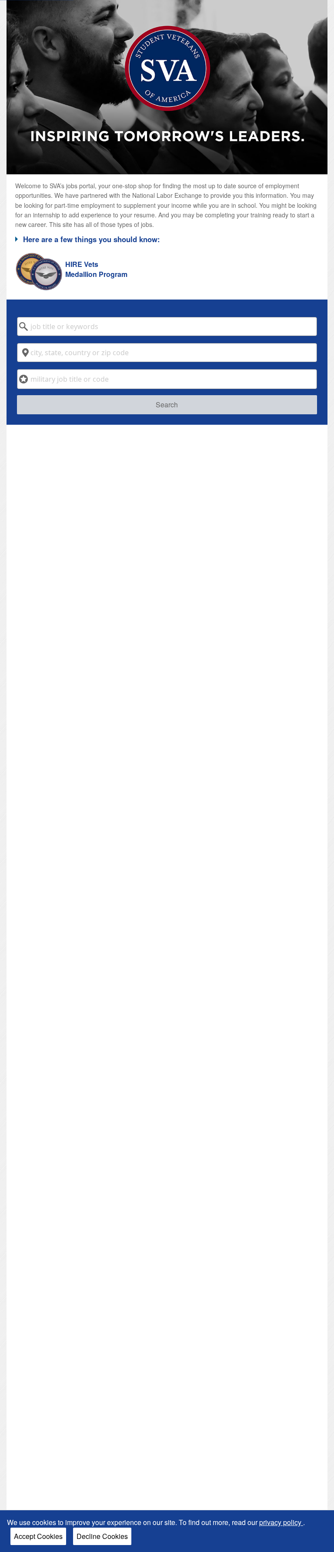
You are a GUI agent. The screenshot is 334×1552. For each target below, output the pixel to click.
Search (167, 405)
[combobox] (167, 326)
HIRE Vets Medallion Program (96, 269)
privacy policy (281, 1522)
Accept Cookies (38, 1536)
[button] (166, 239)
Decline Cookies (102, 1536)
